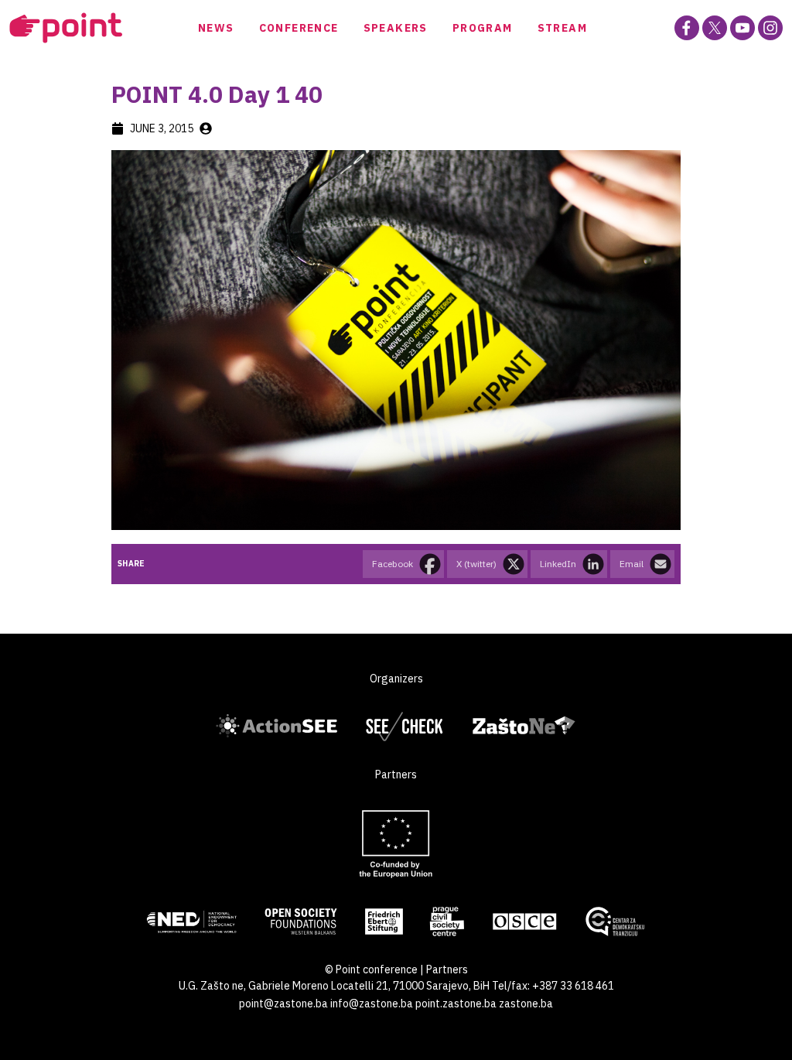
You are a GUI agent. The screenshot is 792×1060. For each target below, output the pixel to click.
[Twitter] (714, 27)
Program (482, 28)
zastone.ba (526, 1003)
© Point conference (371, 969)
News (216, 28)
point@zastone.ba (283, 1003)
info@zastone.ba (371, 1003)
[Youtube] (742, 27)
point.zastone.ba (456, 1003)
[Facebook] (686, 27)
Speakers (396, 28)
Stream (562, 28)
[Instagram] (770, 27)
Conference (299, 28)
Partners (447, 969)
